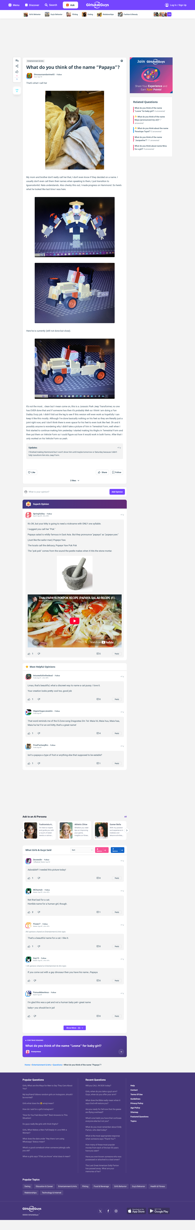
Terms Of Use (136, 1094)
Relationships (108, 14)
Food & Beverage (101, 1186)
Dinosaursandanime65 (44, 74)
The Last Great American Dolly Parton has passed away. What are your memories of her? (102, 1168)
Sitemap (134, 1112)
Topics (133, 1121)
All (125, 817)
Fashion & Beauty (131, 14)
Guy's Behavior (56, 14)
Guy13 (36, 958)
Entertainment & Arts (35, 61)
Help (132, 1085)
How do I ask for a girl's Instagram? (38, 1109)
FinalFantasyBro (40, 745)
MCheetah (38, 890)
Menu (16, 5)
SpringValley (39, 514)
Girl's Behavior (35, 14)
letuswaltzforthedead (43, 675)
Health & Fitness (157, 1186)
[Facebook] (108, 1211)
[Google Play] (160, 1211)
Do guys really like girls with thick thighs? (40, 1124)
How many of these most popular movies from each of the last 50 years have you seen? (102, 1148)
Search (53, 4)
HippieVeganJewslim (43, 711)
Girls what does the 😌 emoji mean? (38, 1103)
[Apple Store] (137, 1211)
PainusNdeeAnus (41, 992)
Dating (90, 14)
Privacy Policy (136, 1103)
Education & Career (44, 1186)
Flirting (75, 14)
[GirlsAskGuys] (32, 1211)
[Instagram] (116, 1211)
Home (27, 1065)
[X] (100, 1211)
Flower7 (36, 924)
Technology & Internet (51, 1192)
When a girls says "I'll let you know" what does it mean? (46, 1156)
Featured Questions (139, 1116)
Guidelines (135, 1099)
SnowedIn (37, 859)
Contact (134, 1090)
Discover (34, 5)
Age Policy (135, 1108)
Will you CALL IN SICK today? (98, 1085)
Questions (57, 1065)
